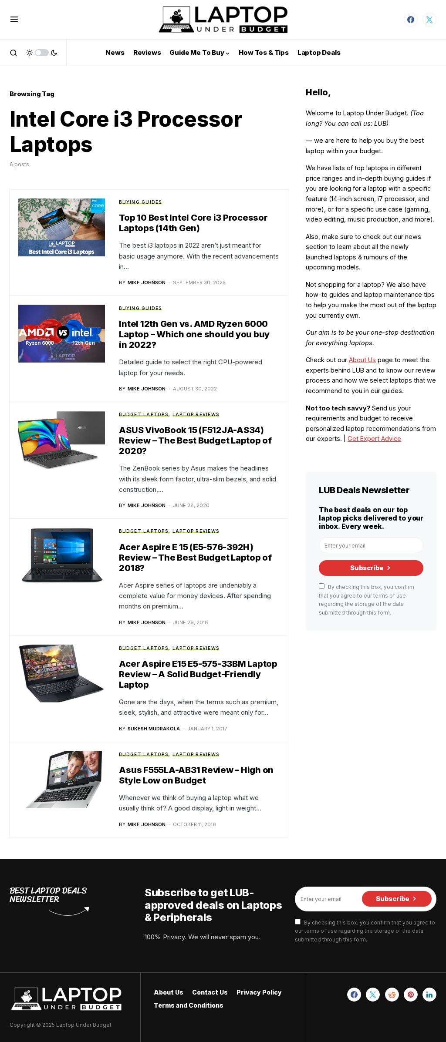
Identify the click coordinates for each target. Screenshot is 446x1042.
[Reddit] (392, 994)
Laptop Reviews (196, 414)
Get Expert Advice (374, 438)
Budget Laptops (143, 414)
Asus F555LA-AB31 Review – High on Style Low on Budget (196, 775)
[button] (14, 19)
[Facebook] (411, 19)
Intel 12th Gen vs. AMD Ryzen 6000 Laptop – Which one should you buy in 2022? (194, 334)
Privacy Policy (259, 992)
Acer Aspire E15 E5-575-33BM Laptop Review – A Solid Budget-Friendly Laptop (198, 674)
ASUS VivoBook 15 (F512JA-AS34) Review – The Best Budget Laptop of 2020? (195, 440)
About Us (362, 359)
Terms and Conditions (188, 1005)
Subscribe (367, 568)
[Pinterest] (411, 994)
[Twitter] (429, 19)
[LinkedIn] (429, 994)
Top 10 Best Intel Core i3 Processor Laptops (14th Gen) (193, 222)
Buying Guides (140, 202)
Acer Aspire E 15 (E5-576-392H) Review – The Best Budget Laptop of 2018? (195, 557)
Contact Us (210, 992)
